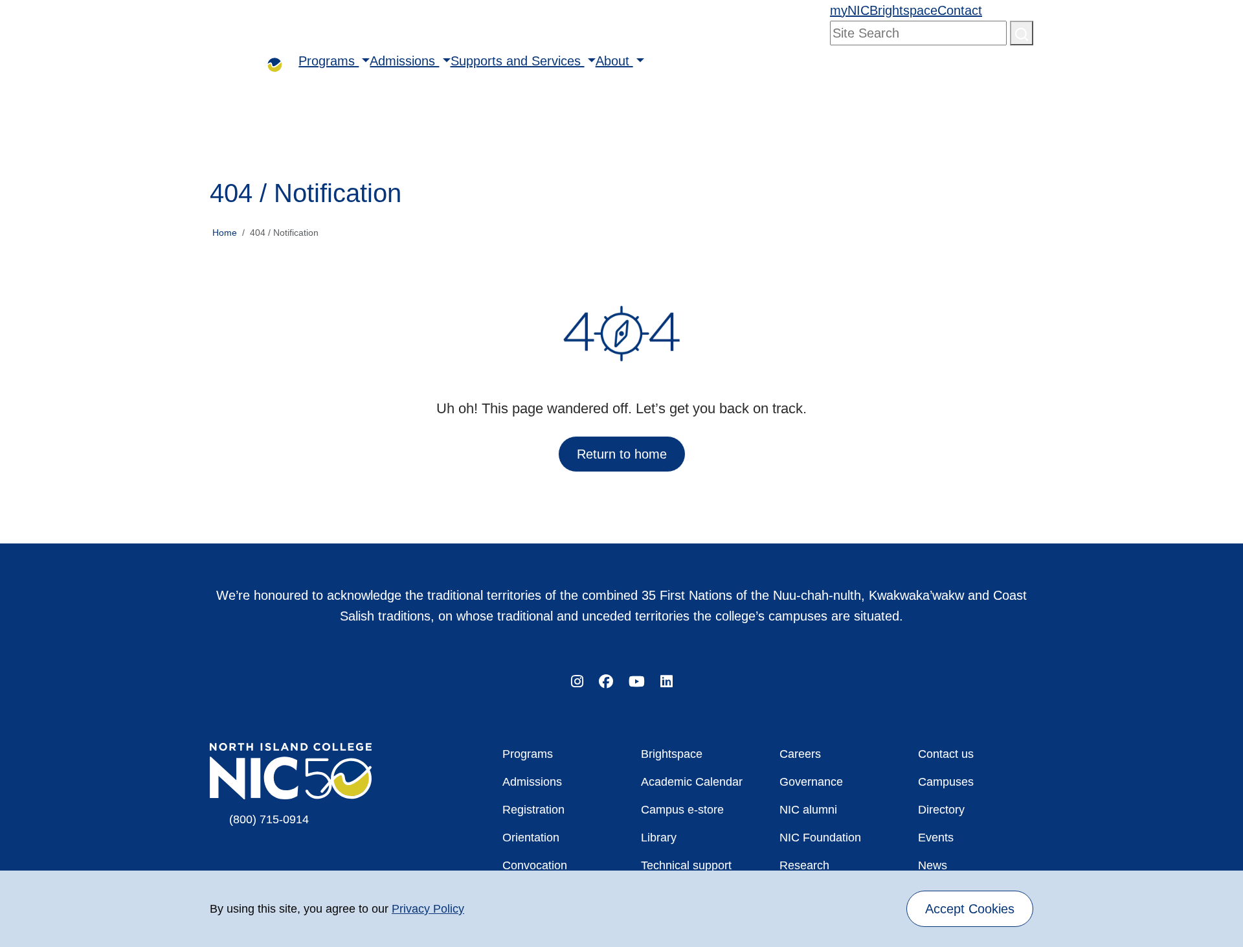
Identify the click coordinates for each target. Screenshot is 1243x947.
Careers (800, 753)
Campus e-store (682, 809)
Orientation (530, 837)
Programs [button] (328, 61)
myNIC (849, 10)
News (932, 865)
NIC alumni (808, 809)
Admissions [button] (404, 61)
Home (224, 232)
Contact (959, 10)
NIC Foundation (820, 837)
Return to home (622, 454)
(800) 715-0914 (269, 819)
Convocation (534, 865)
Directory (941, 809)
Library (659, 837)
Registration (533, 809)
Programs (527, 753)
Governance (811, 781)
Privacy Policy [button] (428, 908)
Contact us (946, 753)
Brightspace (903, 10)
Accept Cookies (969, 909)
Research (804, 865)
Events (936, 837)
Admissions (532, 781)
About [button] (614, 61)
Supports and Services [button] (518, 61)
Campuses (946, 781)
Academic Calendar (692, 781)
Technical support (686, 865)
